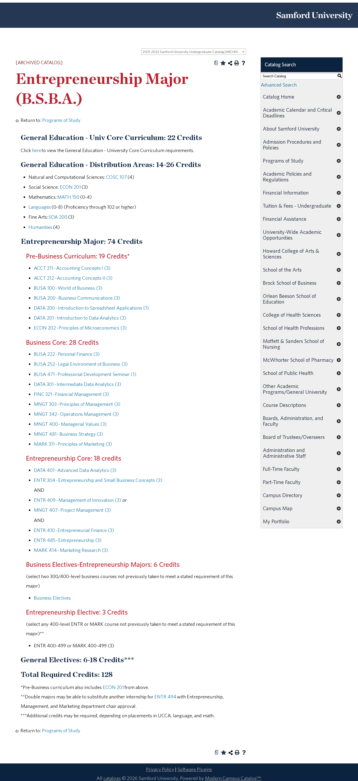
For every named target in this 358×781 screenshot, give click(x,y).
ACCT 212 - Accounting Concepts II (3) (73, 278)
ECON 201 (70, 187)
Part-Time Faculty (282, 482)
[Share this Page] (230, 63)
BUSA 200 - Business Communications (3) (77, 298)
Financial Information (286, 193)
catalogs (112, 778)
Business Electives (52, 598)
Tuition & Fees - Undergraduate (297, 206)
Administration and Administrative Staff (284, 453)
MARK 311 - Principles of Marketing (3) (73, 444)
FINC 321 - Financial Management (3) (71, 394)
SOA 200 (57, 217)
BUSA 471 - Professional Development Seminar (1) (85, 374)
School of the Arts (282, 270)
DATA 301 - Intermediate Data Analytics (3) (77, 384)
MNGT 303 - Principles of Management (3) (77, 404)
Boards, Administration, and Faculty (293, 421)
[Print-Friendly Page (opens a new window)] (236, 63)
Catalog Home (278, 97)
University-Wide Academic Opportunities (292, 235)
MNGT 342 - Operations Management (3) (76, 414)
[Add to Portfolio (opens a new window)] (223, 63)
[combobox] (193, 52)
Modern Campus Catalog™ (233, 778)
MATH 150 (68, 197)
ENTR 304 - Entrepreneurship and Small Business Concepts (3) (98, 480)
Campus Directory (282, 495)
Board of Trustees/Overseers (294, 437)
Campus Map (277, 508)
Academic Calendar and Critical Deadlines (297, 113)
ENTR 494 (165, 696)
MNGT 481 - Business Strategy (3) (68, 434)
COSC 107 (116, 177)
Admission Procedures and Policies (292, 144)
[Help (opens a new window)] (243, 63)
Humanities (40, 227)
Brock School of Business (289, 283)
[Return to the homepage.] (314, 22)
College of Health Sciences (292, 315)
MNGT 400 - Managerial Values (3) (70, 424)
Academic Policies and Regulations (287, 176)
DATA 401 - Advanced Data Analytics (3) (75, 470)
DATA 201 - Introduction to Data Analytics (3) (80, 318)
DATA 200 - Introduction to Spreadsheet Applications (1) (91, 308)
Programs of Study (61, 120)
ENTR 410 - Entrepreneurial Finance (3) (74, 530)
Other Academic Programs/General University (295, 389)
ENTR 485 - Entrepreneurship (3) (67, 540)
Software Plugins (194, 769)
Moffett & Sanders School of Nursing (293, 344)
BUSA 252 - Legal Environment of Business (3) (81, 364)
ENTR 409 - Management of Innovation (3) (77, 500)
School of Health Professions (293, 328)
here (36, 150)
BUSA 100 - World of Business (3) (68, 288)
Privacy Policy (160, 769)
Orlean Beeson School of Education (289, 299)
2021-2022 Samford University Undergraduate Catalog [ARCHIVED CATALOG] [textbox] (194, 52)
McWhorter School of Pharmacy (298, 360)
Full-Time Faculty (281, 469)
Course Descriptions (284, 405)
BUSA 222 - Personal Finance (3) (67, 354)
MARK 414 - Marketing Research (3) (71, 550)
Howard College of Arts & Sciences (291, 254)
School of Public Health (288, 373)
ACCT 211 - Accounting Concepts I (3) (72, 268)
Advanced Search (279, 85)
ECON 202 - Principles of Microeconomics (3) (80, 328)
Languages (40, 207)
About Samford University (291, 129)
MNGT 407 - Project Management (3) (72, 510)
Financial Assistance (284, 219)
